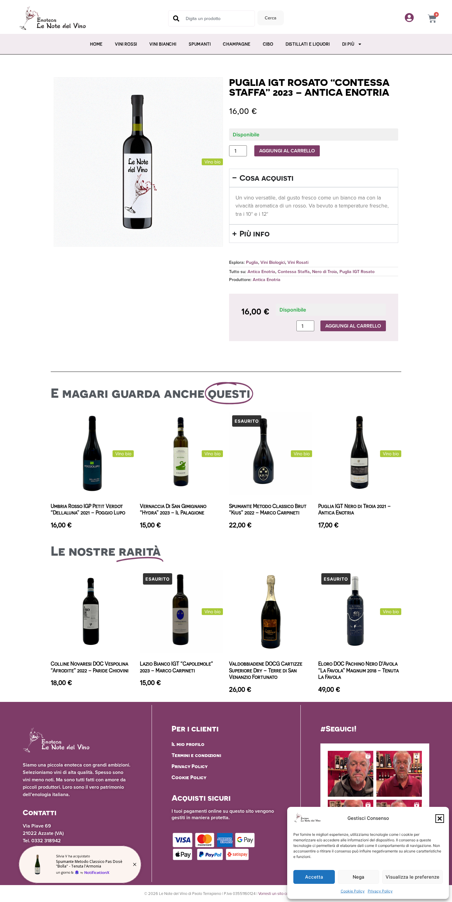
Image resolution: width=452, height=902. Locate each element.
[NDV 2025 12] (80, 864)
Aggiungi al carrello (287, 150)
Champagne (236, 44)
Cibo (268, 44)
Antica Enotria (261, 271)
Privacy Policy (380, 891)
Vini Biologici (272, 262)
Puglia (252, 262)
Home (96, 44)
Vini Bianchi (162, 44)
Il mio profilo (188, 744)
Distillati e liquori (308, 44)
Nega (358, 877)
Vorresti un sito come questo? (283, 893)
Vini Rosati (297, 262)
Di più (348, 44)
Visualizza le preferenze (412, 877)
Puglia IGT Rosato (357, 271)
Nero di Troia (324, 271)
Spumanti (200, 44)
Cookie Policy (353, 891)
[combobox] (211, 18)
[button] (440, 818)
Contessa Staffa (294, 271)
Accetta (314, 877)
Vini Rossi (126, 44)
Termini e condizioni (196, 755)
